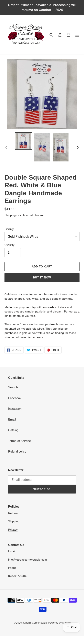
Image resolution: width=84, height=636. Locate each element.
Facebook (14, 398)
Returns (13, 513)
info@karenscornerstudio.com (27, 559)
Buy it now (42, 277)
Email (12, 419)
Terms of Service (19, 441)
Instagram (15, 408)
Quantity (9, 244)
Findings (9, 229)
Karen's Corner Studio (35, 622)
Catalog (13, 430)
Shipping (10, 215)
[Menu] (77, 34)
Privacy (13, 529)
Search (13, 387)
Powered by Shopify (59, 622)
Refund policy (17, 451)
